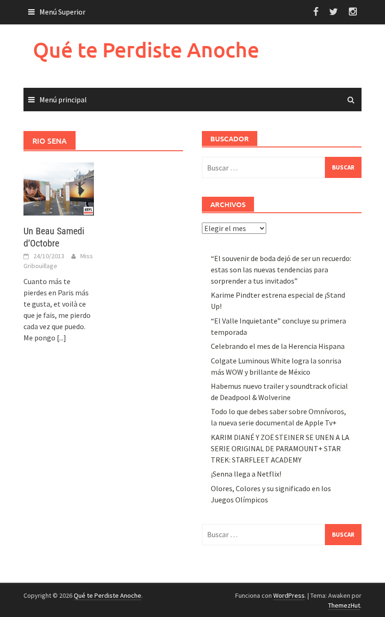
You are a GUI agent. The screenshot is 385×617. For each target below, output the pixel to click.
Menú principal (63, 99)
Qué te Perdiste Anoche (146, 49)
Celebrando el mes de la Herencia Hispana (278, 346)
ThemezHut (344, 605)
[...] (61, 337)
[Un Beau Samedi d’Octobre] (58, 188)
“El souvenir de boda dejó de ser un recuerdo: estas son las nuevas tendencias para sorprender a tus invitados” (281, 269)
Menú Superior (62, 11)
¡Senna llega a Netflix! (246, 473)
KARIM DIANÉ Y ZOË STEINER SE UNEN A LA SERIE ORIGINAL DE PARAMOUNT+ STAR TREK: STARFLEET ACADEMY (280, 448)
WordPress (289, 595)
